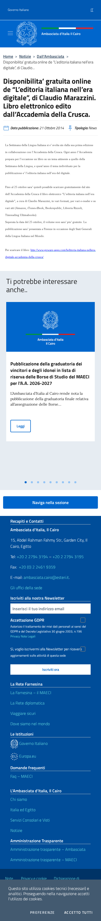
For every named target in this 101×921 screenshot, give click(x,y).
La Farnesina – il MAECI (30, 692)
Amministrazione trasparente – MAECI (43, 860)
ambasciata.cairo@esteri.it (46, 577)
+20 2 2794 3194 (32, 556)
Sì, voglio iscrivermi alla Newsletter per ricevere (46, 649)
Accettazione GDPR (27, 620)
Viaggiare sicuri (22, 713)
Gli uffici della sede (26, 588)
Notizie (25, 56)
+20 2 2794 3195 (68, 556)
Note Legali (28, 636)
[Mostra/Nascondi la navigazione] (10, 33)
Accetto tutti (78, 912)
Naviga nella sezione (50, 502)
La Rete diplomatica (27, 703)
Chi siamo (18, 799)
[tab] (26, 482)
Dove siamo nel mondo (30, 724)
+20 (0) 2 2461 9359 (37, 567)
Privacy (15, 636)
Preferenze (42, 912)
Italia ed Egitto (22, 810)
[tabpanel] (50, 390)
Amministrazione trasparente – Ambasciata (47, 849)
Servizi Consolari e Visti (30, 820)
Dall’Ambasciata (50, 56)
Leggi (24, 426)
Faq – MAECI (21, 776)
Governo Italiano (18, 10)
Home (8, 56)
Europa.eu (27, 756)
